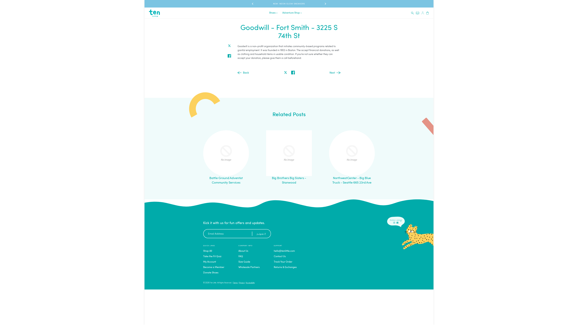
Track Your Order (283, 262)
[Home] (154, 13)
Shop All (207, 251)
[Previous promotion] (252, 4)
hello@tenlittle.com (284, 251)
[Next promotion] (325, 4)
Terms (235, 283)
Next (332, 72)
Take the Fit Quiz (212, 256)
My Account (209, 262)
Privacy (242, 283)
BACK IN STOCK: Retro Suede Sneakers (289, 4)
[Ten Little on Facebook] (397, 222)
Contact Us (280, 256)
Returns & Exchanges (285, 267)
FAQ (240, 256)
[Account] (422, 13)
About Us (243, 251)
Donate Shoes (210, 273)
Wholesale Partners (249, 267)
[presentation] (412, 13)
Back (246, 72)
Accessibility (250, 283)
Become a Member (213, 267)
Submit (261, 234)
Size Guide (244, 262)
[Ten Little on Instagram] (394, 222)
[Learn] (417, 13)
